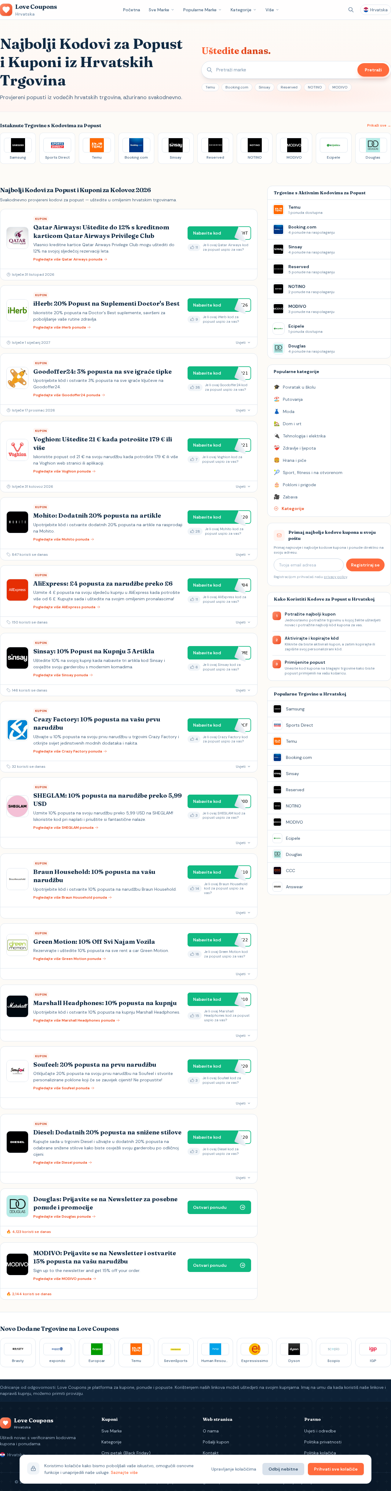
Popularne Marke (200, 10)
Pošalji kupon (216, 1442)
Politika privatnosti (323, 1442)
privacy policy (335, 577)
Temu (210, 87)
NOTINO (315, 87)
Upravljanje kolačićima (233, 1469)
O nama (211, 1431)
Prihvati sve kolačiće (336, 1469)
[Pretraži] (350, 9)
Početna (131, 10)
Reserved (289, 87)
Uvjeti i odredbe (320, 1431)
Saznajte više (124, 1472)
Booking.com (236, 87)
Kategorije (241, 10)
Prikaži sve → (379, 125)
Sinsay (264, 87)
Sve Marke (159, 10)
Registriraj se (365, 565)
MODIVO (340, 87)
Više (269, 10)
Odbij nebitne (283, 1469)
